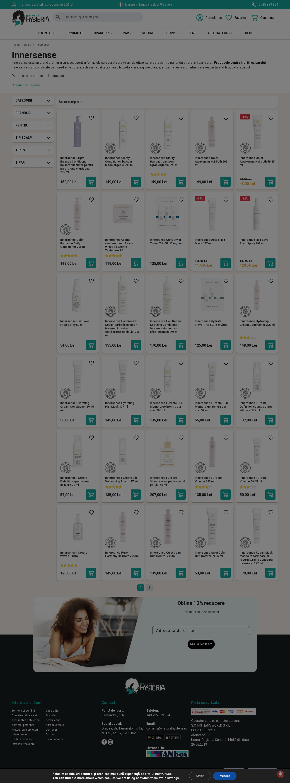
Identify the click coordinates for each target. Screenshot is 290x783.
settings (173, 778)
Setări (200, 776)
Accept (225, 776)
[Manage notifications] (280, 774)
